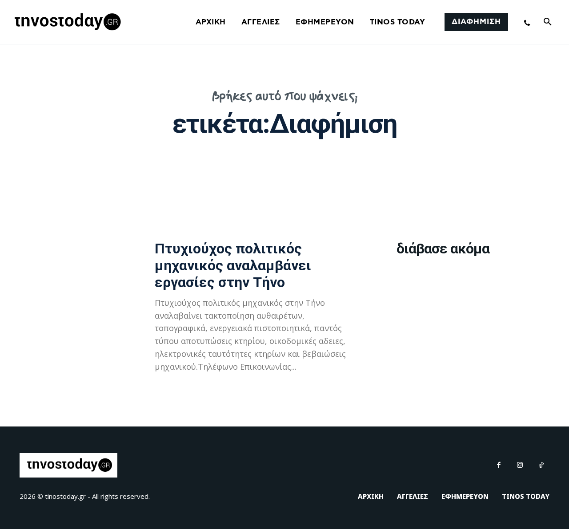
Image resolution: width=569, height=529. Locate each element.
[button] (547, 22)
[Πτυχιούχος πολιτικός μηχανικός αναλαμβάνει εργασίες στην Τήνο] (71, 301)
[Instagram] (520, 465)
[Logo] (66, 22)
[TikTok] (541, 465)
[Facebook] (499, 465)
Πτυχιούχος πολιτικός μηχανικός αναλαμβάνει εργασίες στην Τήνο (233, 265)
